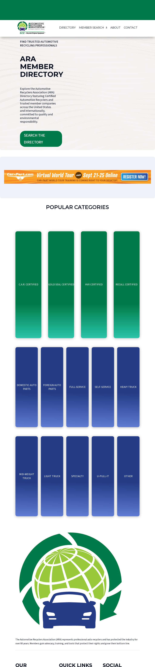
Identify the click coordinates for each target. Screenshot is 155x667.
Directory (67, 27)
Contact (130, 27)
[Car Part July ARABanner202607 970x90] (77, 183)
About (115, 27)
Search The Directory (34, 139)
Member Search (91, 27)
